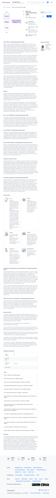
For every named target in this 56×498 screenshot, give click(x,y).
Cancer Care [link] (31, 472)
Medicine (8, 7)
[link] (6, 2)
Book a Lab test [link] (30, 469)
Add (43, 16)
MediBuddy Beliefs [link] (37, 481)
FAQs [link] (38, 475)
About (8, 478)
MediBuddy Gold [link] (18, 467)
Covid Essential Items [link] (41, 469)
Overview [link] (17, 478)
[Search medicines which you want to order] (43, 2)
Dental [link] (24, 472)
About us (27, 493)
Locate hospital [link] (18, 475)
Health (8, 467)
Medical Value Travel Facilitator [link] (23, 481)
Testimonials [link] (24, 478)
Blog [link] (36, 478)
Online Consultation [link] (37, 467)
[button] (47, 2)
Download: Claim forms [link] (29, 475)
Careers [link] (40, 478)
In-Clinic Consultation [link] (20, 469)
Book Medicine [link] (28, 467)
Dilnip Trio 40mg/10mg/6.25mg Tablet (19, 7)
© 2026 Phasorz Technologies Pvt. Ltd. (15, 493)
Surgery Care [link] (18, 472)
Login (51, 2)
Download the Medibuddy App (14, 484)
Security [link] (46, 478)
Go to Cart (49, 16)
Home (5, 7)
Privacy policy (46, 493)
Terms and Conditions (36, 493)
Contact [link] (31, 478)
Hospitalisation (10, 475)
